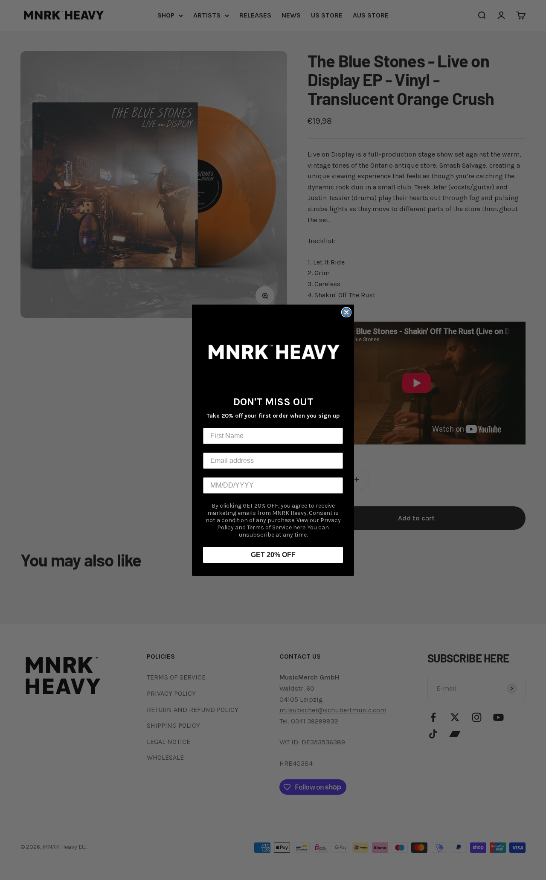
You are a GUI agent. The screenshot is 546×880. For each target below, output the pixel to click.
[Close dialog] (346, 312)
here (299, 527)
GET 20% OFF (273, 554)
